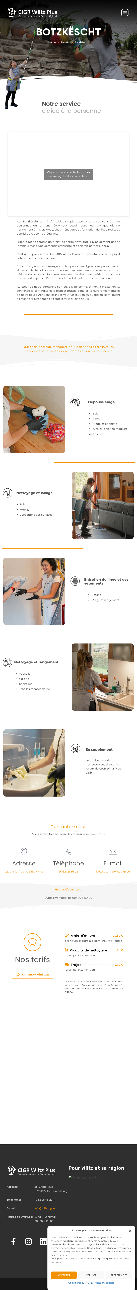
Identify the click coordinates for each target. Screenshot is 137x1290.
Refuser (91, 1275)
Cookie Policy (76, 1282)
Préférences (119, 1275)
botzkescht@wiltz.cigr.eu (113, 871)
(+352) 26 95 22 (68, 871)
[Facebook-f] (13, 1241)
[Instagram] (28, 1241)
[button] (130, 1230)
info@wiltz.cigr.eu (45, 1208)
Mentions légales (104, 1282)
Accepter (63, 1275)
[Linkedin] (43, 1241)
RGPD (89, 1282)
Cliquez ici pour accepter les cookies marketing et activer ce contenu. (68, 174)
